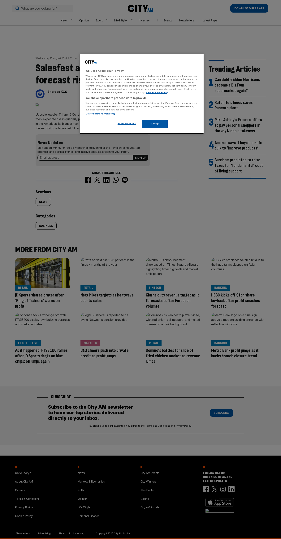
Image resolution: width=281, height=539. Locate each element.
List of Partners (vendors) (100, 113)
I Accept (155, 123)
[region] (142, 94)
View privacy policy (157, 92)
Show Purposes (127, 123)
